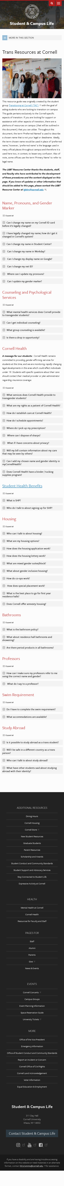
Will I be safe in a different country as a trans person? (28, 751)
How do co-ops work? (18, 578)
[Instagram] (21, 1144)
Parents (32, 954)
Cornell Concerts (31, 992)
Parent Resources (32, 849)
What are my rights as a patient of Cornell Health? (34, 405)
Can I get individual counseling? (23, 322)
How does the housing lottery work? (26, 556)
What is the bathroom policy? (23, 629)
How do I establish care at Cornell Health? (29, 413)
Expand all (9, 216)
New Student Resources (32, 836)
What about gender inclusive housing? (27, 571)
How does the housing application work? (29, 548)
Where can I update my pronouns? (26, 274)
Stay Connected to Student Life (32, 876)
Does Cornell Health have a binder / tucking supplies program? (27, 473)
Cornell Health (32, 914)
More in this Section (21, 37)
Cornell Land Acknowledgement (32, 1073)
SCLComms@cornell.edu (31, 1166)
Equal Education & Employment (32, 1086)
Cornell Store (31, 829)
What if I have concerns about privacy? (28, 443)
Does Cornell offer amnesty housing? (27, 604)
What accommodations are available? (27, 717)
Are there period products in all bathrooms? (31, 647)
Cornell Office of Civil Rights (32, 1066)
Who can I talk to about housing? (24, 533)
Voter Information (32, 1080)
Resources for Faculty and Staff (32, 921)
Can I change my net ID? (20, 266)
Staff (32, 941)
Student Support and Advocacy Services (32, 870)
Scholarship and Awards (32, 856)
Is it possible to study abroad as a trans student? (33, 742)
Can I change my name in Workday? (26, 251)
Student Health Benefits (22, 486)
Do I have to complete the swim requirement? (32, 709)
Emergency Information (32, 1046)
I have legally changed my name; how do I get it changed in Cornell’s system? (29, 234)
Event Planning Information (32, 1005)
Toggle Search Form (52, 3)
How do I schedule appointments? (25, 420)
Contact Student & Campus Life (32, 1133)
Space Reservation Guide (32, 1012)
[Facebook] (43, 1144)
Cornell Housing (32, 823)
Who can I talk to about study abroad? (28, 760)
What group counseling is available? (26, 330)
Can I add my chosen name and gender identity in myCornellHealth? (31, 462)
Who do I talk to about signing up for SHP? (30, 508)
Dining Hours (32, 816)
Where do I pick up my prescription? (26, 428)
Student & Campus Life (32, 23)
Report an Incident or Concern (32, 1059)
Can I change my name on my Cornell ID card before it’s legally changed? (28, 224)
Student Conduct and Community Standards (32, 863)
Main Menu (58, 3)
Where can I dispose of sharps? (24, 435)
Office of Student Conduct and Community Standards (32, 1053)
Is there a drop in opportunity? (23, 337)
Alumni (32, 948)
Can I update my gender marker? (25, 281)
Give (31, 961)
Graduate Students (32, 843)
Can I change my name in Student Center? (29, 244)
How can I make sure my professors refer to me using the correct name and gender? (29, 674)
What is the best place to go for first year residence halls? (26, 594)
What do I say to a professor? (23, 684)
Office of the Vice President (32, 1039)
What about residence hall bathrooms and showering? (27, 638)
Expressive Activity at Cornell (32, 883)
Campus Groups (32, 999)
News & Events (32, 968)
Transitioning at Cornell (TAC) (24, 105)
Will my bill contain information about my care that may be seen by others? (29, 452)
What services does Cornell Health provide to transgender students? (28, 396)
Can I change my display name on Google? (30, 259)
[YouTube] (32, 1144)
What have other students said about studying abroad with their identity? (29, 769)
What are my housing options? (23, 541)
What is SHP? (15, 500)
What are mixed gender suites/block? (27, 563)
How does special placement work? (26, 586)
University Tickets (31, 1019)
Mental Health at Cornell (32, 907)
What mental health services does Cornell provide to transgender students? (31, 313)
